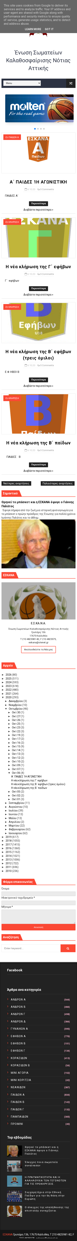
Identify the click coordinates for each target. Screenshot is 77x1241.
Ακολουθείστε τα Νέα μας (38, 649)
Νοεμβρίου (15, 704)
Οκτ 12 (16, 757)
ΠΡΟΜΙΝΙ (17, 1123)
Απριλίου (15, 821)
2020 (9, 697)
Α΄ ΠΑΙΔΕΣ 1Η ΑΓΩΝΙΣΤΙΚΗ (38, 182)
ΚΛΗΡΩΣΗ (14, 222)
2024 (9, 682)
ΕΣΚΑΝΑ (8, 1234)
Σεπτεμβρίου (17, 802)
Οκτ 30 (16, 712)
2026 (9, 674)
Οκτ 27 (16, 716)
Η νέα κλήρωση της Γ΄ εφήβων (38, 266)
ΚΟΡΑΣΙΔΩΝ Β (20, 1065)
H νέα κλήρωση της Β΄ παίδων (38, 443)
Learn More (33, 29)
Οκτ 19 (16, 735)
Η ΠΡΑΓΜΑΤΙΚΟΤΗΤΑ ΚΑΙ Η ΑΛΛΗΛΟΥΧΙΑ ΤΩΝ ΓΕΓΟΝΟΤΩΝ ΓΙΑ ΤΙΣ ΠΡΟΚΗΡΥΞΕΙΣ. (45, 1180)
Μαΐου (13, 818)
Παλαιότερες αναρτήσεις (58, 483)
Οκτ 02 (16, 795)
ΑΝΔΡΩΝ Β (18, 1006)
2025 (9, 678)
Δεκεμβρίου (16, 701)
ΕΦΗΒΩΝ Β (18, 1043)
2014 (9, 855)
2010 (9, 870)
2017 (9, 844)
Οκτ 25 (16, 723)
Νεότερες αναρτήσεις (16, 483)
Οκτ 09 (16, 765)
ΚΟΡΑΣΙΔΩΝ (19, 1058)
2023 (9, 686)
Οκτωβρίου (16, 708)
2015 (9, 852)
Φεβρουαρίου (17, 829)
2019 (9, 836)
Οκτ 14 (16, 750)
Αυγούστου (16, 806)
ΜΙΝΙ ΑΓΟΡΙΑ (20, 1072)
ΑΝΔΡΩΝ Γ (18, 1014)
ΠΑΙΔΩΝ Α (14, 137)
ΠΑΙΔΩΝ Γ (17, 1109)
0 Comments (47, 189)
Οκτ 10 (16, 761)
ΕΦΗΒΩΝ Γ (18, 1050)
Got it (49, 29)
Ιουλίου (13, 810)
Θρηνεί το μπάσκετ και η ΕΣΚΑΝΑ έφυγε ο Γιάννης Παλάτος (42, 1150)
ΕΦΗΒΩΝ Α (18, 1036)
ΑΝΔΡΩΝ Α (18, 999)
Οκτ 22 (16, 731)
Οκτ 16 (16, 742)
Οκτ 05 (16, 791)
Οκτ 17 (16, 738)
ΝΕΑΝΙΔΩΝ (18, 1087)
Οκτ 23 (16, 727)
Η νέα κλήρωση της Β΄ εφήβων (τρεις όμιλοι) (38, 784)
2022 (9, 689)
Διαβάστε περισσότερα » (38, 209)
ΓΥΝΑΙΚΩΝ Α (19, 1028)
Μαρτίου (14, 825)
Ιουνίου (13, 814)
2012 (9, 863)
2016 (9, 848)
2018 (9, 840)
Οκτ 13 (16, 753)
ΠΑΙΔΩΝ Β (17, 1101)
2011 (9, 867)
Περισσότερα (38, 203)
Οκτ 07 (16, 769)
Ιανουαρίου (16, 833)
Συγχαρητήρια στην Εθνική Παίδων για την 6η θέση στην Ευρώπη (45, 1195)
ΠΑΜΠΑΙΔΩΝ (19, 1116)
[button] (35, 129)
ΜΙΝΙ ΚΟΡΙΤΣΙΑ (21, 1080)
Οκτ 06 (16, 772)
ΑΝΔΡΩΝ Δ (18, 1021)
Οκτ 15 (16, 746)
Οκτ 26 (16, 720)
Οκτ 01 (16, 799)
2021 (9, 693)
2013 (9, 859)
